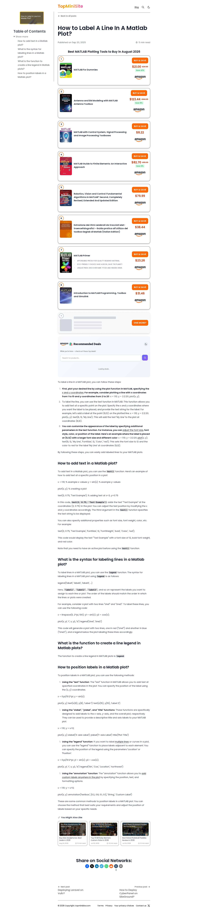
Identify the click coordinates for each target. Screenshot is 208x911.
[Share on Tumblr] (116, 866)
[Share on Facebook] (87, 866)
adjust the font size (133, 430)
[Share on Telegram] (102, 866)
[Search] (143, 7)
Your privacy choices (124, 905)
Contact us (141, 905)
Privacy (108, 905)
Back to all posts (68, 16)
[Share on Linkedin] (97, 866)
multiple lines (122, 741)
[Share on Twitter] (92, 866)
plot (140, 437)
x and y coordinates (73, 392)
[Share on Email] (121, 866)
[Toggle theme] (146, 344)
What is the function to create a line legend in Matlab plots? (34, 65)
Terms (100, 905)
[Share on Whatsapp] (106, 866)
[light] (148, 7)
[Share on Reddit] (111, 866)
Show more (22, 36)
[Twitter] (148, 905)
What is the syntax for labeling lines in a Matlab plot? (31, 53)
